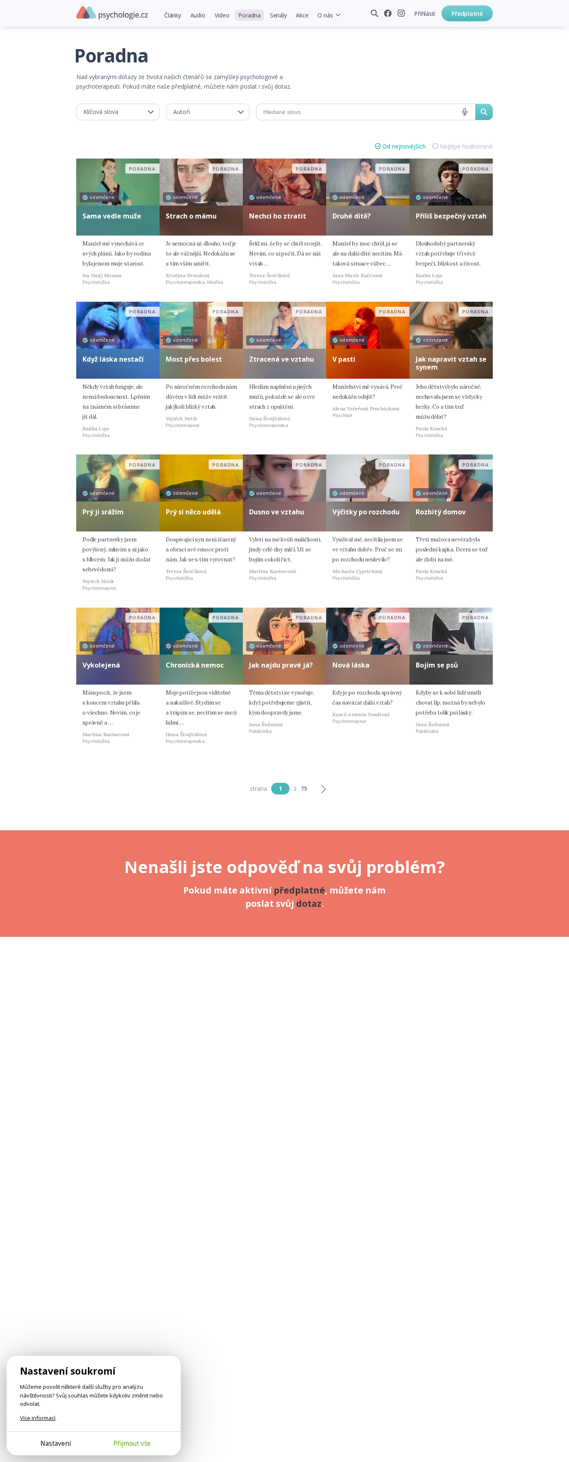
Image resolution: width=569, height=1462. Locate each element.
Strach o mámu (191, 216)
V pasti (343, 359)
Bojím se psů (437, 665)
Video (222, 15)
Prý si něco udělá (193, 511)
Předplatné (467, 13)
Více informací (37, 1418)
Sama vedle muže (111, 216)
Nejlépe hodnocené (466, 146)
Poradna (249, 15)
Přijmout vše (132, 1443)
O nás (325, 15)
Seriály (278, 15)
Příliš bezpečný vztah (451, 216)
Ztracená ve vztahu (281, 359)
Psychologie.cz (112, 13)
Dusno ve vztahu (276, 511)
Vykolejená (101, 665)
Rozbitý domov (441, 511)
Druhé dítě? (351, 216)
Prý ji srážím (103, 511)
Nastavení (55, 1443)
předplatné (299, 890)
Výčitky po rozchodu (365, 511)
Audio (197, 15)
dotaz (309, 903)
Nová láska (350, 665)
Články (172, 15)
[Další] (323, 788)
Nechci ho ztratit (277, 216)
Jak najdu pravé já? (281, 665)
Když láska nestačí (113, 359)
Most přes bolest (194, 359)
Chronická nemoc (195, 665)
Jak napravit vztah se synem (451, 363)
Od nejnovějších (404, 146)
